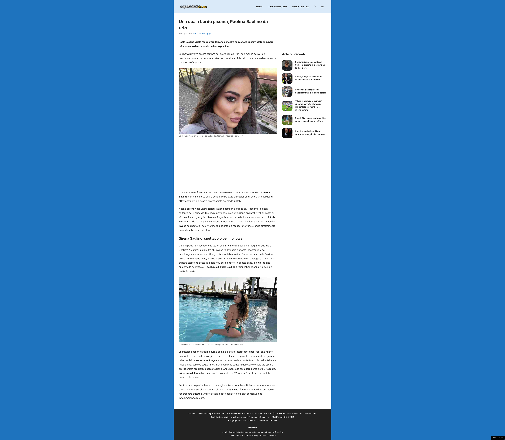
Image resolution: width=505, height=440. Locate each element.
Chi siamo (233, 435)
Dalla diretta (300, 6)
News (259, 6)
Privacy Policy (258, 435)
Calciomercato (277, 6)
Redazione (245, 435)
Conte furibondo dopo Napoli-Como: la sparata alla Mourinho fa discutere (310, 65)
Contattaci (272, 420)
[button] (315, 7)
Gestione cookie (498, 438)
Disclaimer (271, 435)
